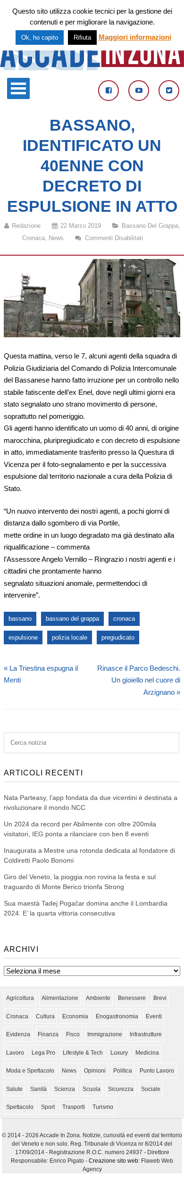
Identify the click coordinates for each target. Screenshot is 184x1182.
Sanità (38, 1089)
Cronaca (33, 237)
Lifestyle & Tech (83, 1052)
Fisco (73, 1034)
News (56, 237)
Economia (75, 1016)
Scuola (91, 1089)
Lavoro (15, 1052)
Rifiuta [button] (82, 37)
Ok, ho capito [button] (39, 37)
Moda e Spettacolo (30, 1070)
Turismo (102, 1107)
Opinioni (95, 1070)
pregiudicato (117, 637)
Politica (122, 1070)
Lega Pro (43, 1052)
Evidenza (18, 1034)
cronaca (124, 618)
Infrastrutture (146, 1034)
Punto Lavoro (157, 1070)
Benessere (132, 998)
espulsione (23, 637)
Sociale (150, 1089)
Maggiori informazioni (135, 37)
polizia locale (69, 637)
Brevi (160, 998)
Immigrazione (104, 1034)
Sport (48, 1107)
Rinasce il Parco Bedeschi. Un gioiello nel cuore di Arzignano (138, 680)
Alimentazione (60, 998)
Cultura (45, 1016)
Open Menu (18, 88)
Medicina (147, 1052)
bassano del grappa (72, 618)
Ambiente (98, 998)
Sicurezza (121, 1089)
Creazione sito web (113, 1160)
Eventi (154, 1016)
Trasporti (73, 1107)
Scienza (64, 1089)
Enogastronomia (117, 1016)
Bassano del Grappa (150, 225)
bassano (20, 618)
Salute (14, 1089)
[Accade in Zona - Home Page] (92, 68)
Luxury (119, 1052)
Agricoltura (20, 998)
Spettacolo (19, 1107)
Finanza (48, 1034)
